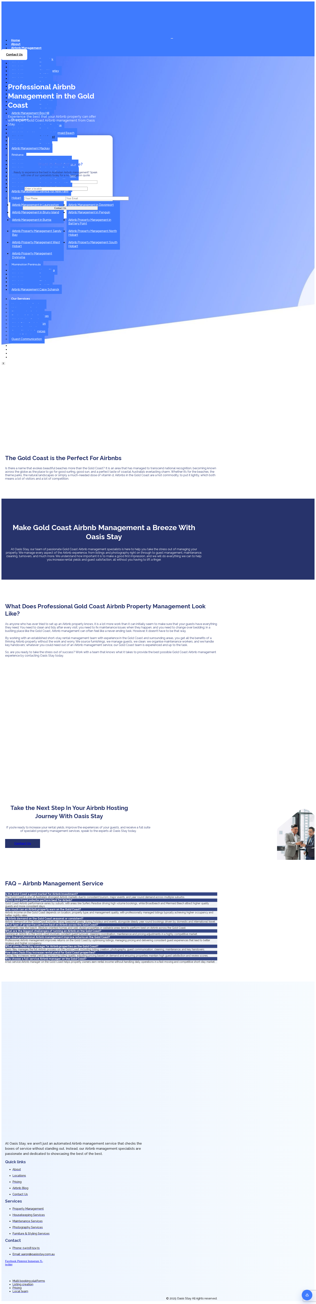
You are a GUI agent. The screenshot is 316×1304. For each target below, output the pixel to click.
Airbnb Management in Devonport (91, 205)
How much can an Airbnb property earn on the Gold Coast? (43, 909)
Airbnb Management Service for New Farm (40, 191)
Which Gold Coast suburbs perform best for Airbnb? (38, 900)
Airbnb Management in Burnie (31, 220)
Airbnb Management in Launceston (35, 205)
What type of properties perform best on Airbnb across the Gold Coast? (51, 924)
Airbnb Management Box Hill (30, 113)
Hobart (16, 198)
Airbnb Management (26, 48)
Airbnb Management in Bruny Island (35, 212)
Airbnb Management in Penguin (89, 212)
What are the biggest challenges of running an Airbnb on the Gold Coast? (53, 930)
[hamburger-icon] (172, 38)
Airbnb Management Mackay (31, 148)
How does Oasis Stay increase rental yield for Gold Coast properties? (50, 952)
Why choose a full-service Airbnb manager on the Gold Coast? (45, 958)
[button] (111, 894)
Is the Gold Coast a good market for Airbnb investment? (41, 894)
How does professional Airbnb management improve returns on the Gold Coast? (57, 937)
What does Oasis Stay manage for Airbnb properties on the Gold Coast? (51, 946)
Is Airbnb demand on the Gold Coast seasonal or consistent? (44, 918)
